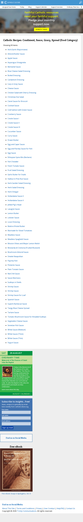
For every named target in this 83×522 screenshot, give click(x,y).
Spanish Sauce (13, 299)
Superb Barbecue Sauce (17, 304)
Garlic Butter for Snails (17, 174)
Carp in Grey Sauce (15, 84)
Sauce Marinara (14, 278)
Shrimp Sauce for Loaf (17, 295)
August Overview (56, 7)
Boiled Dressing (14, 75)
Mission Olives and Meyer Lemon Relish (24, 243)
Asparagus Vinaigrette (17, 62)
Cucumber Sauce (14, 131)
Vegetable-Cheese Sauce (18, 321)
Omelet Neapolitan (15, 256)
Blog (29, 7)
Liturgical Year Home (9, 7)
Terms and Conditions (25, 508)
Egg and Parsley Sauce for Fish (20, 148)
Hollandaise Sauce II (16, 196)
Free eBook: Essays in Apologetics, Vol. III (16, 494)
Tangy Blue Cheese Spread (18, 308)
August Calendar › (22, 394)
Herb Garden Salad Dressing (19, 183)
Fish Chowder (13, 161)
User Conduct (49, 508)
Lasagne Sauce (14, 209)
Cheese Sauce (13, 88)
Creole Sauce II (14, 123)
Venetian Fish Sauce (16, 325)
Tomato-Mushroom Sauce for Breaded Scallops (27, 317)
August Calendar (41, 7)
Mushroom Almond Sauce (18, 252)
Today (22, 7)
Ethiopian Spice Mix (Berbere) (20, 157)
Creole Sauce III (14, 127)
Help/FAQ (60, 508)
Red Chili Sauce (14, 273)
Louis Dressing (14, 222)
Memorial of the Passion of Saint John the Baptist (14, 361)
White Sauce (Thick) (15, 334)
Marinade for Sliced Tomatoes (20, 230)
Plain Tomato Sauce (16, 269)
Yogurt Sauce (13, 342)
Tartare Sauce (13, 312)
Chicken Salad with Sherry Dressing (22, 92)
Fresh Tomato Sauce (16, 166)
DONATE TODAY (41, 29)
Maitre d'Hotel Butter (16, 226)
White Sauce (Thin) (15, 338)
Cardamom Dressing (16, 80)
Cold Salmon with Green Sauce (20, 110)
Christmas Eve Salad (16, 97)
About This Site (8, 508)
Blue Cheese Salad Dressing (19, 71)
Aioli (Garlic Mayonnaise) (17, 49)
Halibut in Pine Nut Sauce (18, 179)
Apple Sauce (12, 58)
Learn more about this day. (10, 389)
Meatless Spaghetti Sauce (18, 239)
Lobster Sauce (13, 217)
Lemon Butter (13, 213)
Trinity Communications (26, 511)
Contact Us (70, 508)
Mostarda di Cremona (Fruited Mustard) (24, 248)
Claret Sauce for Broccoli (17, 101)
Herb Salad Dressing (16, 187)
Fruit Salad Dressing (16, 170)
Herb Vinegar (13, 192)
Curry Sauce (12, 136)
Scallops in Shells (14, 282)
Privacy (39, 508)
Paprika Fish (13, 261)
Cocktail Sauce (13, 105)
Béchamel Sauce (14, 67)
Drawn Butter (13, 140)
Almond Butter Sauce (16, 54)
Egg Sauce (12, 153)
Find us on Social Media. (16, 438)
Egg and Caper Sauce (16, 144)
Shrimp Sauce (13, 286)
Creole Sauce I (13, 118)
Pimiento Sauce (14, 265)
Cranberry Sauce (14, 114)
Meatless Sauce (14, 235)
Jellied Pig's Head (14, 205)
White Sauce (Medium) (17, 329)
